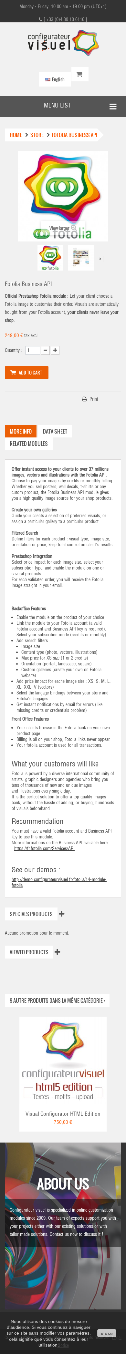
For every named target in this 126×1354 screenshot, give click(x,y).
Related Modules (29, 443)
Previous (32, 259)
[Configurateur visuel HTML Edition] (63, 1060)
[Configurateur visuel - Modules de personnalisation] (63, 43)
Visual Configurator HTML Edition (63, 1113)
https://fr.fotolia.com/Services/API (44, 848)
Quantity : (13, 350)
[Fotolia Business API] (81, 258)
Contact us (59, 1234)
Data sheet (55, 431)
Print (93, 399)
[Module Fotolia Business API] (50, 258)
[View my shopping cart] (80, 74)
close (107, 1333)
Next (100, 259)
